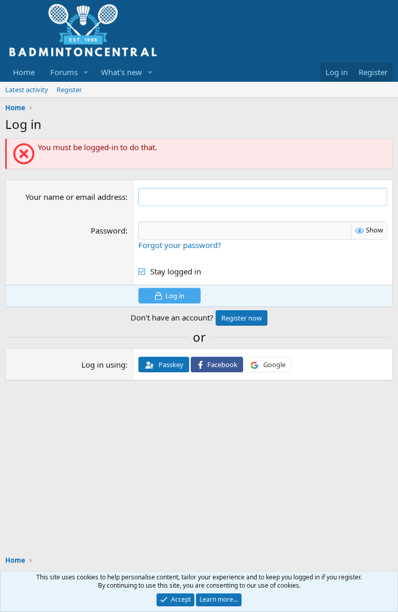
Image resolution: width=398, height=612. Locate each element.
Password (108, 230)
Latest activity (26, 89)
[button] (86, 72)
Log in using (103, 364)
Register (69, 89)
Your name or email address (75, 197)
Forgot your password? (179, 245)
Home (24, 72)
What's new (121, 72)
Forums (64, 72)
